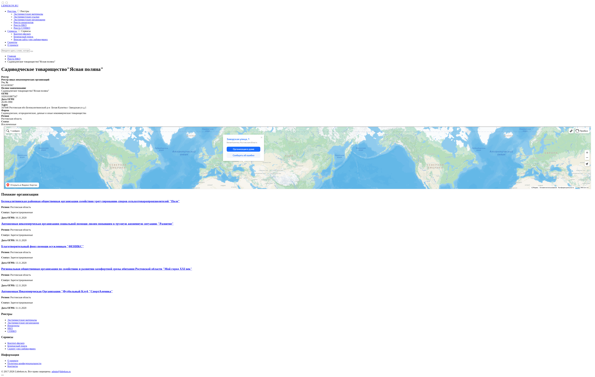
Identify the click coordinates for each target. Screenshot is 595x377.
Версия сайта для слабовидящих (31, 39)
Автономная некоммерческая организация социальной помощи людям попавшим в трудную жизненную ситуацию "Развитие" (87, 223)
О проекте (12, 45)
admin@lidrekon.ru (61, 371)
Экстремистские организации (29, 19)
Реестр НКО (20, 25)
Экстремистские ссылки (26, 17)
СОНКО (11, 331)
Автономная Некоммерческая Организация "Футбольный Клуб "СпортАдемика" (57, 291)
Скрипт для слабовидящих (21, 348)
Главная (11, 56)
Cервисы (12, 31)
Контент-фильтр (22, 34)
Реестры (12, 11)
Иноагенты (13, 325)
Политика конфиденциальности (24, 363)
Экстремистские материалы (28, 14)
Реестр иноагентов (23, 22)
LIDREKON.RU (9, 5)
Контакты (12, 366)
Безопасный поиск (23, 36)
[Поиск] (32, 51)
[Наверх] (2, 375)
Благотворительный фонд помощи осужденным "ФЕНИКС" (42, 246)
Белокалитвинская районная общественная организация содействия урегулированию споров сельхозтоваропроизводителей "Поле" (90, 201)
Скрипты (12, 42)
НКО (10, 328)
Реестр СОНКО (22, 28)
